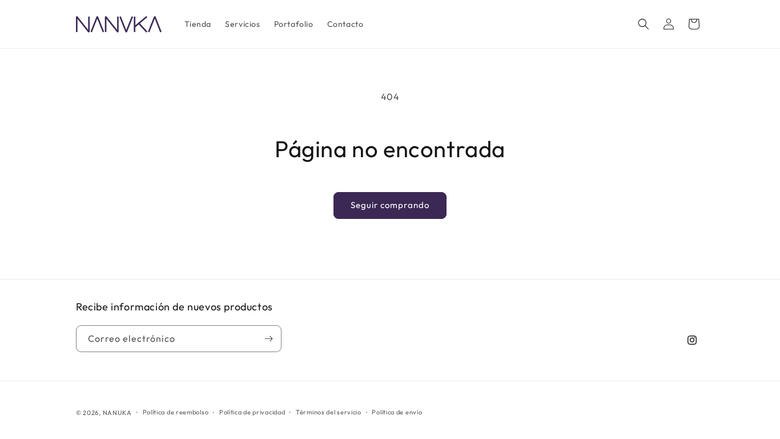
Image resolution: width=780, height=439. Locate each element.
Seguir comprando (390, 204)
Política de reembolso (176, 412)
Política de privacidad (252, 412)
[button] (643, 24)
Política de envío (397, 412)
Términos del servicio (328, 412)
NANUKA (117, 413)
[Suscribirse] (268, 338)
